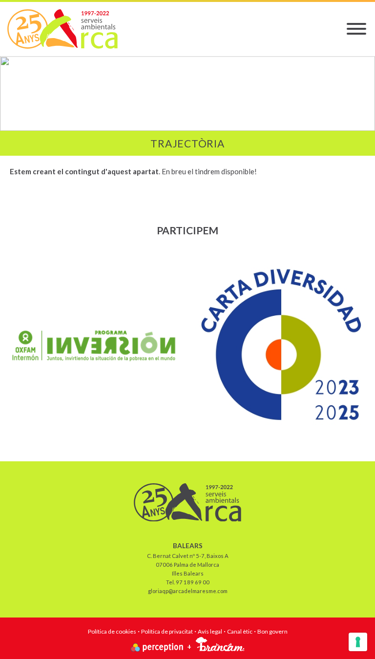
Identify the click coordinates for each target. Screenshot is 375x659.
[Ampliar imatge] (93, 345)
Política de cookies (112, 631)
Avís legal (210, 631)
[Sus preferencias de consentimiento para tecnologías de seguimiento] (358, 642)
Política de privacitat (167, 631)
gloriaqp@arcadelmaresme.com (188, 591)
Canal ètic (239, 631)
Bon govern (272, 631)
